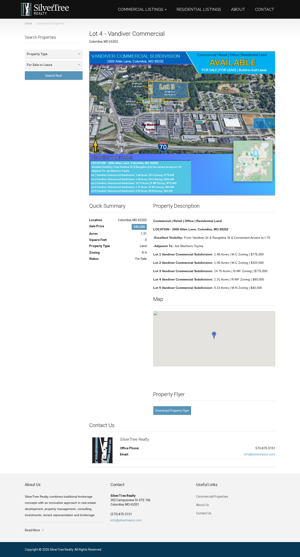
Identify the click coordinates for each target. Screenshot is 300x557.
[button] (144, 9)
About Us (202, 505)
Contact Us (203, 513)
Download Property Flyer (172, 410)
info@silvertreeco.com (259, 454)
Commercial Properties (212, 496)
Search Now (53, 75)
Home (28, 23)
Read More (32, 530)
